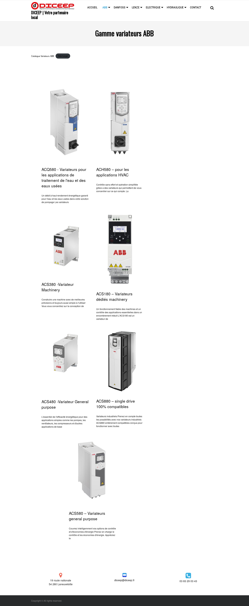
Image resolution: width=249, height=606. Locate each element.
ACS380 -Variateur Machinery (58, 286)
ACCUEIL (92, 7)
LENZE (135, 7)
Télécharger (63, 55)
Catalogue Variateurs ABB (42, 55)
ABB (104, 7)
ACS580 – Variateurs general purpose (87, 515)
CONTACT (195, 7)
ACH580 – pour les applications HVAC (112, 172)
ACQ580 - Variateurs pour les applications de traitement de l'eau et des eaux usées (64, 177)
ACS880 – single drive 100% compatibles (115, 403)
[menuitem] (92, 7)
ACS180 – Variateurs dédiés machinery (114, 296)
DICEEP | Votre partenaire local (49, 14)
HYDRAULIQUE (175, 7)
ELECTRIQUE (153, 7)
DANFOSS (119, 7)
